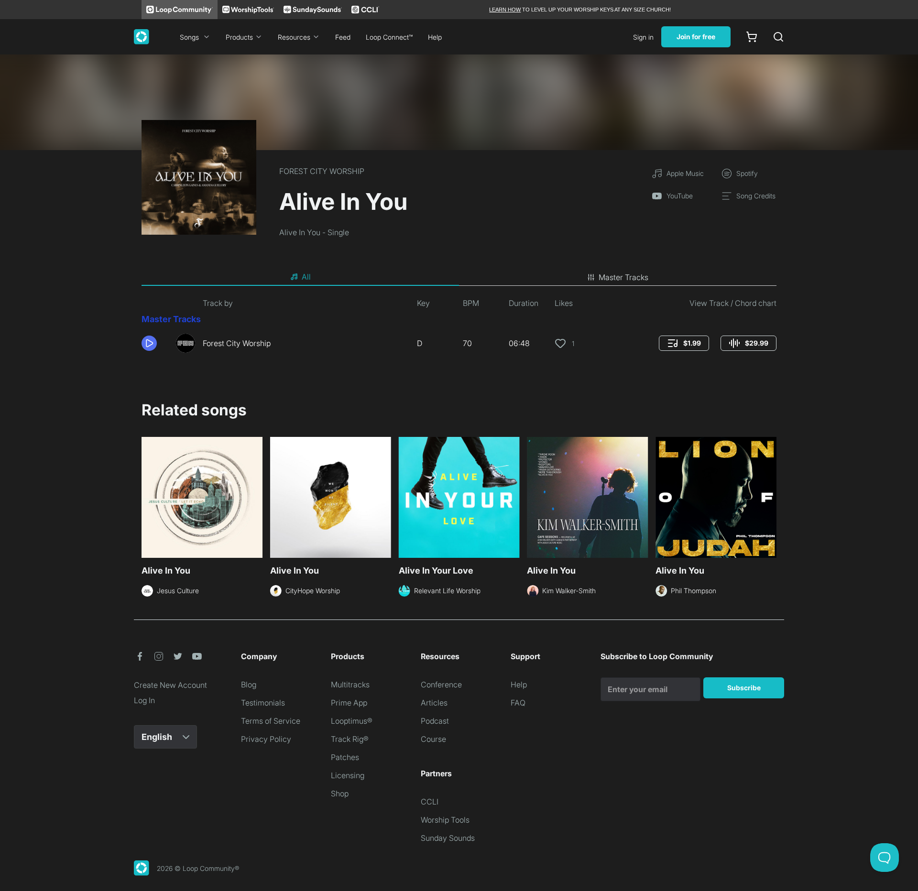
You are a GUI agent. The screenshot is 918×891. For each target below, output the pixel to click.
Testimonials (263, 702)
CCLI (429, 801)
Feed (342, 37)
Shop (340, 793)
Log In (144, 700)
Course (433, 739)
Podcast (435, 721)
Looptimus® (351, 721)
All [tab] (306, 277)
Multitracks (350, 684)
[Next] (770, 496)
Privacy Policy (266, 739)
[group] (684, 343)
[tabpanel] (459, 328)
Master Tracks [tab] (623, 277)
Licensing (347, 775)
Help (435, 37)
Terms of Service (270, 721)
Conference (441, 684)
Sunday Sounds (448, 838)
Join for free (696, 37)
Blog (248, 684)
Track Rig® (350, 739)
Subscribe (744, 688)
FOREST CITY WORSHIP (321, 171)
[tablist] (459, 277)
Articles (434, 702)
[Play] (149, 343)
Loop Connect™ (389, 37)
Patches (345, 757)
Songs (189, 37)
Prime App (349, 702)
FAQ (518, 702)
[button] (155, 343)
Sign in (643, 37)
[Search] (778, 37)
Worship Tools (445, 820)
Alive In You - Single (314, 232)
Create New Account (170, 685)
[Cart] (751, 37)
